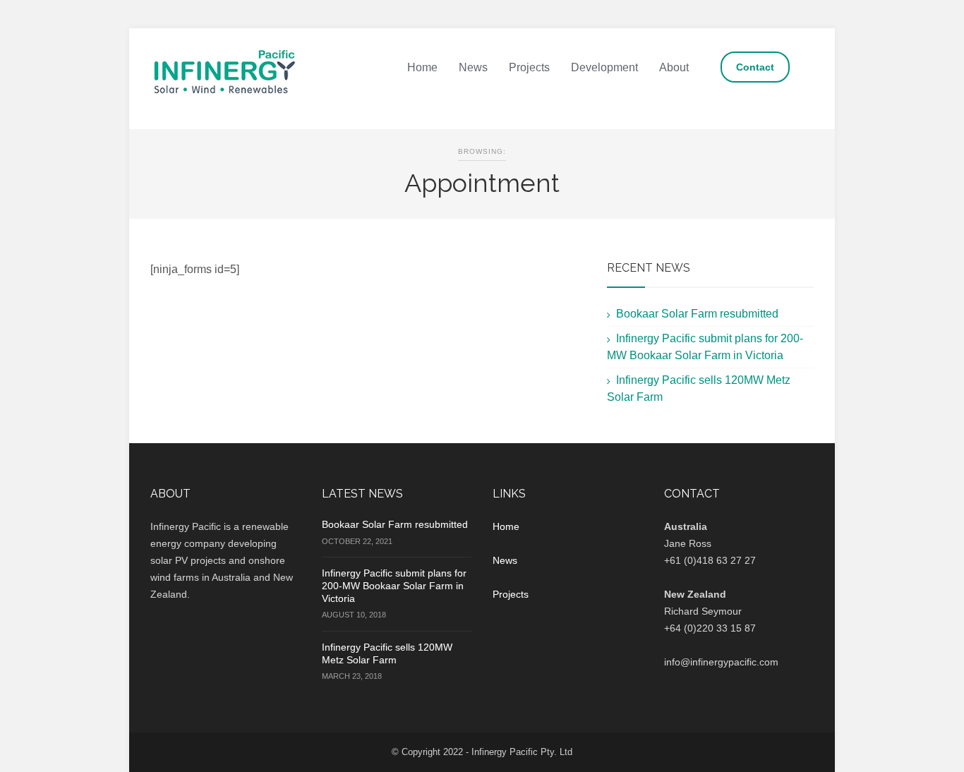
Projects (529, 67)
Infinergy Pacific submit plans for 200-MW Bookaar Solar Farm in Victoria (394, 585)
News (473, 67)
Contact (755, 67)
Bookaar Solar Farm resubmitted (697, 314)
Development (604, 67)
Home (422, 67)
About (674, 67)
